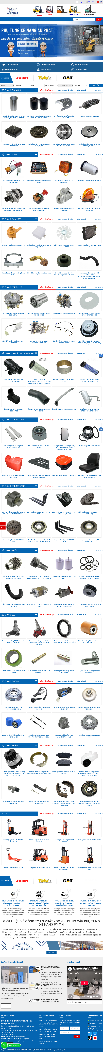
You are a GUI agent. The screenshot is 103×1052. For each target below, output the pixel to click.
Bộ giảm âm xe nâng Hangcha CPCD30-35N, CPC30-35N (89, 410)
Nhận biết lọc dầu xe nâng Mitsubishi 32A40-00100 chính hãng (50, 968)
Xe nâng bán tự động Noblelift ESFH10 (64, 840)
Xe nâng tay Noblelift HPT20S (13, 867)
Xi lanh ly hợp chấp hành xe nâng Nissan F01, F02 (13, 802)
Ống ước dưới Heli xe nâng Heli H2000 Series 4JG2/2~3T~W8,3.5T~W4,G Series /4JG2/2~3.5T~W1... (89, 275)
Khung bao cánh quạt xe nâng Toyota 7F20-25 (13, 274)
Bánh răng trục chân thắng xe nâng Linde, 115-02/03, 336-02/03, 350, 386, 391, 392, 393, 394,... (14, 773)
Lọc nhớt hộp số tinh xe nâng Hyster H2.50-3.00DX (13, 736)
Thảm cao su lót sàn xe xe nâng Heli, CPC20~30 (13, 476)
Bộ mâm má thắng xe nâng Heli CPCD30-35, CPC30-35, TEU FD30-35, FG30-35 (89, 803)
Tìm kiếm (96, 85)
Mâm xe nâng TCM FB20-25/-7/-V (89, 446)
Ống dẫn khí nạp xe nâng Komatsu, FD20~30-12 (39, 410)
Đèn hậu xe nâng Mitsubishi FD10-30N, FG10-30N (14, 181)
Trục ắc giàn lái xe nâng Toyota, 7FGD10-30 (64, 671)
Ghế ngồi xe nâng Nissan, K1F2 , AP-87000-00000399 (89, 476)
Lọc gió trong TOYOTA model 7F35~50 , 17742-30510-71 (89, 380)
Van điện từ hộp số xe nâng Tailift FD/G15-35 (64, 708)
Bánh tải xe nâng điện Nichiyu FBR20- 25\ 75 (14, 671)
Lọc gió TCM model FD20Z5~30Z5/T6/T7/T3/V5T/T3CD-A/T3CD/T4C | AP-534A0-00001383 (39, 381)
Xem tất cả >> (99, 90)
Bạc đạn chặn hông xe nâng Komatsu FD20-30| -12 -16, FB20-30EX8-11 (13, 513)
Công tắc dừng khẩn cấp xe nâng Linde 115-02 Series (39, 209)
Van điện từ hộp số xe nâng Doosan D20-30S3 (39, 708)
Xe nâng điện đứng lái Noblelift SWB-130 (89, 868)
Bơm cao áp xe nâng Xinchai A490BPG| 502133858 (39, 342)
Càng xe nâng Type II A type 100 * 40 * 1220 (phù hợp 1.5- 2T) (64, 513)
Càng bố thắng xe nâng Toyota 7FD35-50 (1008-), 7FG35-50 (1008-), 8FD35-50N (64, 803)
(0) (3, 528)
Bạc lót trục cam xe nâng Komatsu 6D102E (64, 380)
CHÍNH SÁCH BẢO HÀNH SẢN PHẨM (47, 1038)
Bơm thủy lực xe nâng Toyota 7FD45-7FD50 (39, 605)
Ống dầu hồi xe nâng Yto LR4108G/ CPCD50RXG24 (64, 342)
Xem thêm (6, 1006)
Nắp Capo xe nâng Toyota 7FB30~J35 (64, 475)
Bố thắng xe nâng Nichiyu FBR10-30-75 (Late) (64, 772)
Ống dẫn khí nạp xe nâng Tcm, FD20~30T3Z (13, 410)
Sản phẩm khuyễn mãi (65, 90)
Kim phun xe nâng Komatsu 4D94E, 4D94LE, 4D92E (39, 314)
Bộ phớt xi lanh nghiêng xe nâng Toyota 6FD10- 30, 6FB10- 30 (89, 577)
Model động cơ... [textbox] (50, 85)
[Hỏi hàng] (3, 523)
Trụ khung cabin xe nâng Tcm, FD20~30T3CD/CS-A (13, 446)
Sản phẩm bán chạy (47, 90)
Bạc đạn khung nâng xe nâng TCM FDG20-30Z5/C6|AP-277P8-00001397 (39, 541)
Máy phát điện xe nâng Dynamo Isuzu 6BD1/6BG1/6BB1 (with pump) (14, 209)
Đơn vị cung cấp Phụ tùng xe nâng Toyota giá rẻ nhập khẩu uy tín (51, 903)
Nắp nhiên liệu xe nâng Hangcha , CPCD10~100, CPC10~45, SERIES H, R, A (89, 342)
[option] (21, 78)
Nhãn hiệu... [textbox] (19, 85)
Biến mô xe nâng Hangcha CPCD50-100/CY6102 (89, 708)
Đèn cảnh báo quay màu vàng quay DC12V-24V (89, 209)
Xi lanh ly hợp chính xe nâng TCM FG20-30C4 (38, 802)
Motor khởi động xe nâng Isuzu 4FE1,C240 (64, 209)
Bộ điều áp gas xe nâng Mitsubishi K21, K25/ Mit (14, 314)
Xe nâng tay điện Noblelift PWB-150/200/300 (13, 840)
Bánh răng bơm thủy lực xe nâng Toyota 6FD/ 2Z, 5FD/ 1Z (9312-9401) (39, 577)
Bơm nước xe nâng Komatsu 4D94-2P (13, 245)
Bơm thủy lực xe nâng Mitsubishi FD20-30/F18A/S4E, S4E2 (64, 605)
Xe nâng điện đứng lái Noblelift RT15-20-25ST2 (64, 868)
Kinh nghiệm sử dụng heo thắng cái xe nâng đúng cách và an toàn (51, 984)
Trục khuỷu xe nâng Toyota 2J (89, 116)
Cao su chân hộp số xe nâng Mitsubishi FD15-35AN (64, 736)
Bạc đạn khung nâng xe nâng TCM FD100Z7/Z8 (89, 541)
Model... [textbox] (32, 85)
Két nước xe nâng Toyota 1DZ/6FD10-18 (89, 246)
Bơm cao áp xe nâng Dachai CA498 (64, 313)
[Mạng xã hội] (90, 1034)
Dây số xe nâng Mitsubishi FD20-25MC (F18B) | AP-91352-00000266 (39, 736)
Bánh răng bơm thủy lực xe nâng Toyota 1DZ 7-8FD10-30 (13, 577)
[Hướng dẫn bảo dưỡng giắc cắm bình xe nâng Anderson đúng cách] (14, 975)
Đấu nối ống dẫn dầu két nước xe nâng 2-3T (39, 274)
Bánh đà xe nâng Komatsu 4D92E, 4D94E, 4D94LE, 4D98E (64, 145)
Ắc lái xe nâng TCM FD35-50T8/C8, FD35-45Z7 (39, 671)
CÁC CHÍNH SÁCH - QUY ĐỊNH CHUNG (48, 1042)
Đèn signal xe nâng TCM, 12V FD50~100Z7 (64, 181)
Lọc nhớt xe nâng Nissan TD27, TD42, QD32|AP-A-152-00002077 (39, 117)
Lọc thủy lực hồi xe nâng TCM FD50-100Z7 (64, 577)
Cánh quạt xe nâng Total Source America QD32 (64, 246)
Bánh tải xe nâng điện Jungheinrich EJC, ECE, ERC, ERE (89, 642)
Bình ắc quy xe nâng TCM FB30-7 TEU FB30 (39, 181)
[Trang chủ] (13, 10)
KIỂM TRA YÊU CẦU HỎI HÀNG (48, 1020)
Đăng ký (81, 2)
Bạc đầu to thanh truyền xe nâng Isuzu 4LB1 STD (64, 117)
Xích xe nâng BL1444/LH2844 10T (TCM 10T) (89, 513)
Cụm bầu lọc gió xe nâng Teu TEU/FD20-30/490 (14, 380)
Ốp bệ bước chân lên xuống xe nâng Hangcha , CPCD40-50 (39, 476)
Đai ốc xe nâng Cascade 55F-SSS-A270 (38, 446)
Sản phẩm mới (81, 90)
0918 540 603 (13, 1045)
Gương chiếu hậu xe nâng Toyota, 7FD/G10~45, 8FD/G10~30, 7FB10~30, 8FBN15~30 (64, 447)
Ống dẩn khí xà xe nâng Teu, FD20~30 (64, 409)
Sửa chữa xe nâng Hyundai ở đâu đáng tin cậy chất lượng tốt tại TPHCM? (25, 903)
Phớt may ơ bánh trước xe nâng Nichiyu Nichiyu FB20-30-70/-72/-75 (64, 642)
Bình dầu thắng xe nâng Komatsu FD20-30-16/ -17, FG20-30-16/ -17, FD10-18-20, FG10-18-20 (89, 773)
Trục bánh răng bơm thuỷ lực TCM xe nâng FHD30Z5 (89, 605)
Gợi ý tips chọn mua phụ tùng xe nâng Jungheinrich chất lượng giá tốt (77, 903)
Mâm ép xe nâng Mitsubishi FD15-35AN (89, 736)
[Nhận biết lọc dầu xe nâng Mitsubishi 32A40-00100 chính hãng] (34, 969)
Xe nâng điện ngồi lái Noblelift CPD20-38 (39, 840)
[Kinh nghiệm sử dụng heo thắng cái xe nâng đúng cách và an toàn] (34, 986)
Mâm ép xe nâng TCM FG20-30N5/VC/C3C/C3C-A (14, 708)
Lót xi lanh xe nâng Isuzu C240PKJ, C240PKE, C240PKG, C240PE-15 (14, 117)
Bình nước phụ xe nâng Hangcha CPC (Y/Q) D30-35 (39, 246)
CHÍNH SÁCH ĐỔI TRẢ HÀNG (47, 1032)
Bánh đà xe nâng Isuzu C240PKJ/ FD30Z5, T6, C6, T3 (89, 145)
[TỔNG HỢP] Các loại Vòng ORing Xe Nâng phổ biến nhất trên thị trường (50, 1001)
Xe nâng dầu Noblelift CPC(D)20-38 (39, 867)
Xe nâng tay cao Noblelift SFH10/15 (89, 840)
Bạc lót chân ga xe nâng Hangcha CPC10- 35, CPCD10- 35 (89, 314)
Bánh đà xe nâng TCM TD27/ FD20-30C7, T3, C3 (39, 145)
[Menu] (2, 19)
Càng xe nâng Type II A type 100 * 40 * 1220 (39, 513)
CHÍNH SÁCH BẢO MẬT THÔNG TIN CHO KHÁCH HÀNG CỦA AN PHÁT (48, 1025)
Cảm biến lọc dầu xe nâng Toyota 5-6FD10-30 (13, 342)
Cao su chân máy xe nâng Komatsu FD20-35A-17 (14, 145)
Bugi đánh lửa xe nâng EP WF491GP (89, 180)
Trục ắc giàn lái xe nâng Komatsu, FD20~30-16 (89, 671)
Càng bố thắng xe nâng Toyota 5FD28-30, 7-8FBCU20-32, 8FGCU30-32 (39, 773)
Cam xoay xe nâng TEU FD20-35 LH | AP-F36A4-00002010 (13, 642)
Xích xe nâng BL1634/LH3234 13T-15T (14, 541)
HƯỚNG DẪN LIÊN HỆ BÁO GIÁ (48, 1029)
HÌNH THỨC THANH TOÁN (47, 1034)
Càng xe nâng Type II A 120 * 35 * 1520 (64, 541)
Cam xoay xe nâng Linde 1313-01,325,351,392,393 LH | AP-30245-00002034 (39, 642)
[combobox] (22, 85)
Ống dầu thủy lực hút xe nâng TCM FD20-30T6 (14, 605)
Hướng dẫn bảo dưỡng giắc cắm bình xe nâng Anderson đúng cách (14, 989)
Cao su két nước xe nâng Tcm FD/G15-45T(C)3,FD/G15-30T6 (64, 274)
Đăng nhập (91, 2)
